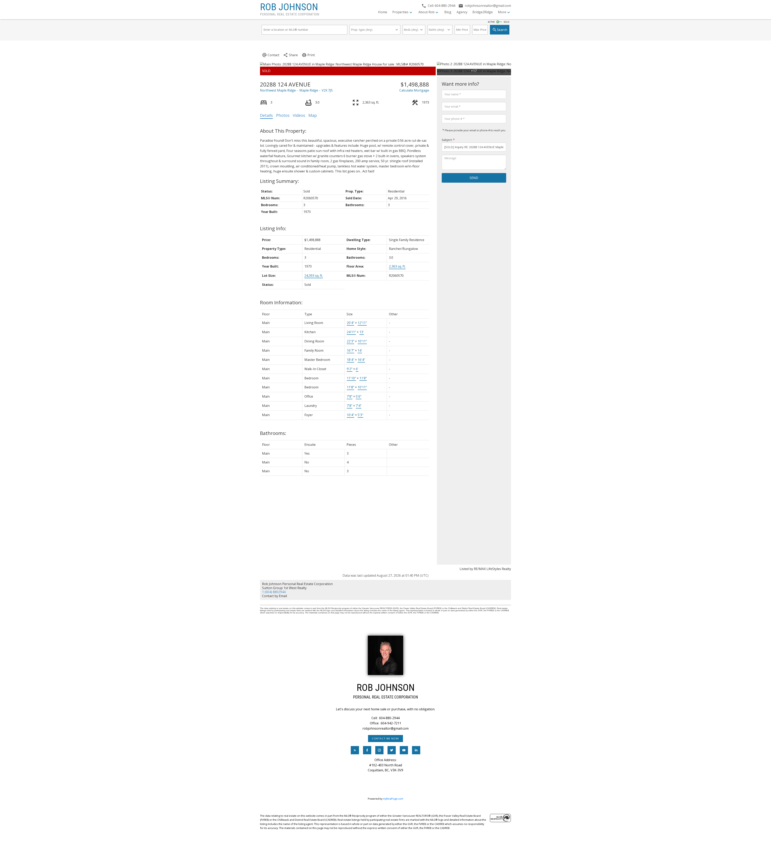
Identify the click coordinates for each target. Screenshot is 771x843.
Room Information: (281, 302)
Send (474, 178)
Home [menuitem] (382, 12)
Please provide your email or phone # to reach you (474, 130)
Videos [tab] (299, 115)
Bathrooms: (273, 433)
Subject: (447, 140)
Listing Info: (273, 228)
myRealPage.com (393, 798)
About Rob (426, 12)
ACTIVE (491, 21)
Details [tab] (266, 115)
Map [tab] (312, 115)
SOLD (506, 21)
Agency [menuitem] (462, 12)
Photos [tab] (283, 115)
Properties (400, 12)
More (502, 12)
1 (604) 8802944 (274, 592)
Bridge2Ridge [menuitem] (482, 12)
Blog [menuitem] (447, 12)
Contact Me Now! (385, 738)
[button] (385, 738)
